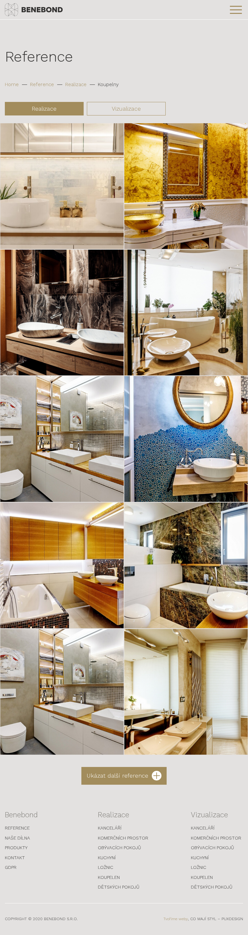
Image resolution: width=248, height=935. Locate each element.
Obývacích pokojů (119, 847)
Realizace (76, 84)
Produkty (16, 847)
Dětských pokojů (119, 887)
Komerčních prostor (123, 838)
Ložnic (105, 867)
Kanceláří (109, 828)
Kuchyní (107, 857)
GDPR (10, 867)
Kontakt (15, 857)
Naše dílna (17, 838)
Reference (42, 84)
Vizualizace (126, 108)
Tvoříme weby (175, 919)
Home (12, 84)
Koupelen (109, 877)
